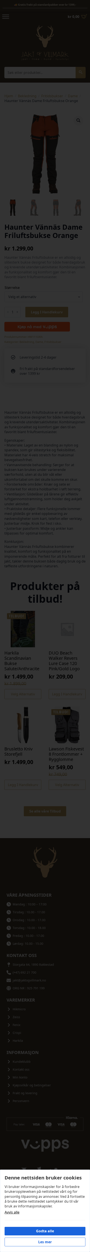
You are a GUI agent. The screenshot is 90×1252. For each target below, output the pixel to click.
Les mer (45, 1242)
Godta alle (45, 1231)
